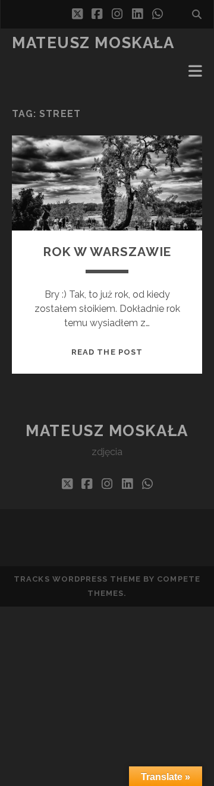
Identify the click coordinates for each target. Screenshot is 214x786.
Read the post (107, 352)
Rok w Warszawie (107, 251)
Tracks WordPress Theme (77, 578)
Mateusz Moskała (93, 43)
